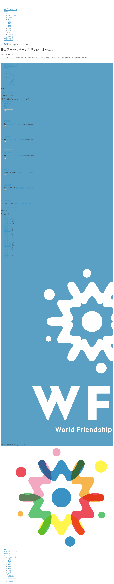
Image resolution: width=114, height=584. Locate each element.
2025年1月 (7, 240)
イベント (7, 13)
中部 (9, 23)
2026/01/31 (7, 121)
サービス (7, 32)
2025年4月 (7, 234)
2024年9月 (7, 248)
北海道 (10, 17)
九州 (9, 30)
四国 (9, 28)
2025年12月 (7, 219)
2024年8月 (7, 249)
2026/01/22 (7, 185)
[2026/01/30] (8, 133)
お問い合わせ (8, 40)
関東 (9, 21)
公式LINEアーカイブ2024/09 (7, 92)
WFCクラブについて (10, 10)
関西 (9, 25)
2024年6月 (7, 253)
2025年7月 (7, 229)
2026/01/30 (7, 136)
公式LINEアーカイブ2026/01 (15, 124)
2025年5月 (7, 233)
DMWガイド (12, 36)
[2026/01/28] (8, 149)
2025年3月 (7, 236)
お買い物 (11, 34)
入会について (8, 38)
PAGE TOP (110, 564)
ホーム (6, 8)
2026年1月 (7, 218)
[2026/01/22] (8, 182)
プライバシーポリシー (11, 84)
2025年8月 (7, 227)
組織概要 (7, 11)
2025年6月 (7, 231)
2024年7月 (7, 251)
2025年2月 (7, 238)
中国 (9, 26)
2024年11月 (7, 244)
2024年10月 (7, 246)
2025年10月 (7, 223)
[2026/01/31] (8, 118)
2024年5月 (7, 255)
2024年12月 (7, 242)
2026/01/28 (7, 152)
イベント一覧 (12, 15)
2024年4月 (7, 257)
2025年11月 (7, 221)
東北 (9, 19)
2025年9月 (7, 225)
